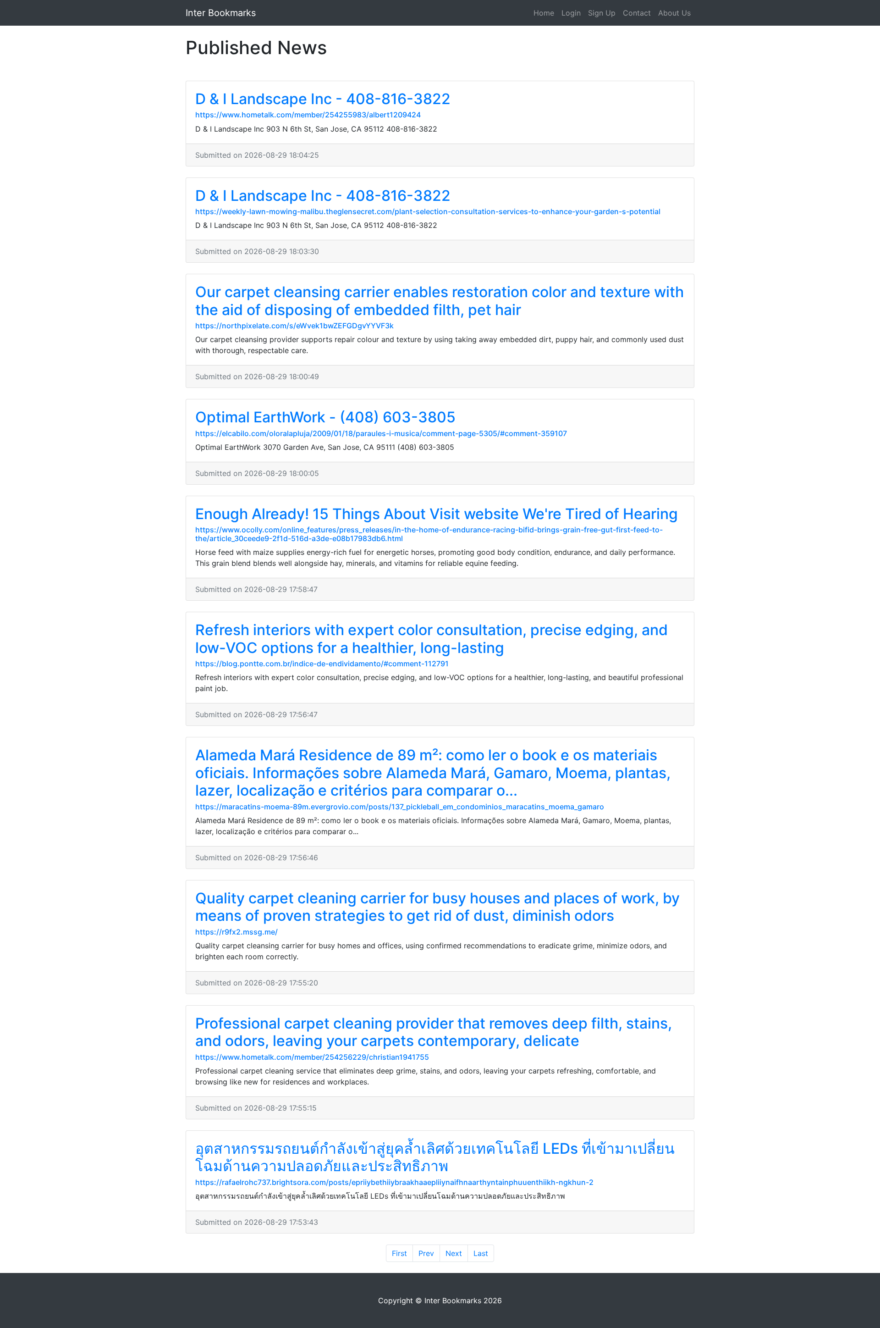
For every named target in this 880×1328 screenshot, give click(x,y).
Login (571, 12)
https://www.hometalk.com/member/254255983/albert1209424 (308, 114)
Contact (637, 12)
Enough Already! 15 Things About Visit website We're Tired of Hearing (436, 514)
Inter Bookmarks (221, 12)
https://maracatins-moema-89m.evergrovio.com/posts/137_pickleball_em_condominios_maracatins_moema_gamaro (399, 806)
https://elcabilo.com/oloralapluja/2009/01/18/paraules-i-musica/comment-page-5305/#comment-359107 (381, 433)
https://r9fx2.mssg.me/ (236, 931)
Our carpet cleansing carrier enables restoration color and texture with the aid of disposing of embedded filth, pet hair (439, 300)
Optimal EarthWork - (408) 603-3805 (325, 417)
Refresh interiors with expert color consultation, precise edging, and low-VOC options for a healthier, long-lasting (431, 638)
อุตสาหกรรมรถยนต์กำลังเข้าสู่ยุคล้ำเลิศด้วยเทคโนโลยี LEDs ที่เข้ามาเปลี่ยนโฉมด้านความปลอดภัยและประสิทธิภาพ (435, 1157)
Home (544, 12)
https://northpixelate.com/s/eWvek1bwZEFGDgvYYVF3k (294, 325)
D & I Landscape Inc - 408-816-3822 (323, 99)
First (399, 1253)
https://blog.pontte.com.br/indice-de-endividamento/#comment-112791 (322, 663)
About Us (674, 12)
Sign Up (602, 12)
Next (454, 1253)
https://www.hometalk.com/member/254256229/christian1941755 (312, 1057)
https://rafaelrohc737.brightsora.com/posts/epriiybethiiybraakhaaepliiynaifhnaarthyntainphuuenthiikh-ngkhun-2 (394, 1182)
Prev (426, 1253)
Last (480, 1253)
